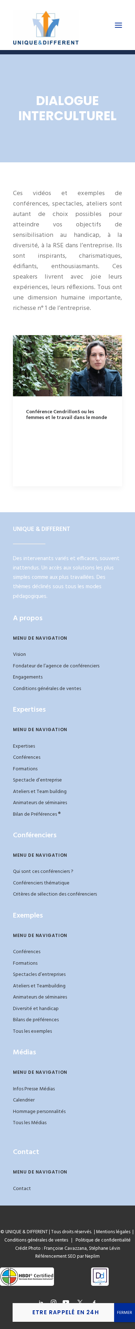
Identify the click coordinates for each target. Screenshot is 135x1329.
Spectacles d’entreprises (39, 974)
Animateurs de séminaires (40, 803)
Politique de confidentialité (101, 1240)
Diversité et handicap (36, 1009)
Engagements (27, 677)
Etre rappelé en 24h (65, 1312)
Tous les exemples (32, 1031)
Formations (25, 769)
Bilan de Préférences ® (36, 814)
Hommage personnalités (39, 1112)
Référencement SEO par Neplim (67, 1256)
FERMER (124, 1312)
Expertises (24, 746)
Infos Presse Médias (34, 1089)
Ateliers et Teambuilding (39, 986)
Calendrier (24, 1100)
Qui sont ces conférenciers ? (43, 871)
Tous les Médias (29, 1123)
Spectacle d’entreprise (37, 780)
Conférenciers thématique (41, 883)
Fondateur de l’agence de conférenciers (56, 666)
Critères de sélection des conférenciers (55, 894)
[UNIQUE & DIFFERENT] (46, 25)
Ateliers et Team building (40, 792)
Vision (19, 654)
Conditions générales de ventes (47, 689)
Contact (22, 1189)
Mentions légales (113, 1232)
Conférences (26, 757)
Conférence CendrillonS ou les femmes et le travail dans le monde (66, 415)
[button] (118, 25)
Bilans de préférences (36, 1020)
